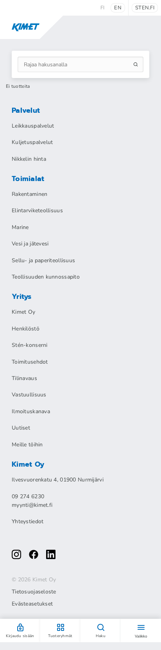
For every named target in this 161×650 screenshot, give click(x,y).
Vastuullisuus (29, 394)
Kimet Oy (23, 312)
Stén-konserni (30, 345)
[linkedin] (50, 554)
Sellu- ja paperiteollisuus (43, 260)
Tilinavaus (24, 378)
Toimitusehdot (30, 362)
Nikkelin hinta (29, 159)
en (118, 7)
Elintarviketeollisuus (37, 210)
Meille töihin (27, 444)
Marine (20, 227)
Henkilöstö (25, 328)
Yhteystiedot (27, 521)
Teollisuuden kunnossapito (46, 277)
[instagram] (16, 554)
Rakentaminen (29, 194)
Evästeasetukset (32, 604)
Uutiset (21, 428)
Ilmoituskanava (31, 411)
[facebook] (33, 554)
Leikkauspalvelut (33, 126)
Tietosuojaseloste (34, 592)
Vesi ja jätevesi (30, 243)
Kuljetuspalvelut (32, 142)
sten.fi (144, 7)
